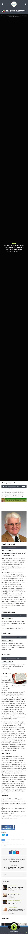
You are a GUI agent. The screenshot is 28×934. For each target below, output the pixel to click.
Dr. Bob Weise (5, 553)
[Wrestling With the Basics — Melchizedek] (5, 895)
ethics (22, 839)
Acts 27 (8, 839)
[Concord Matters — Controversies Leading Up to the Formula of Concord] (5, 887)
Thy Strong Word (12, 907)
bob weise (18, 839)
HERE (12, 605)
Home (13, 15)
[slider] (24, 486)
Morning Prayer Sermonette (15, 900)
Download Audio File (7, 489)
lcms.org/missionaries (16, 628)
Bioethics (13, 839)
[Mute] (20, 486)
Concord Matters (12, 885)
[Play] (3, 486)
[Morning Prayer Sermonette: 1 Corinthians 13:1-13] (5, 902)
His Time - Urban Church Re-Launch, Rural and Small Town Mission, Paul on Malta (14, 868)
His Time (14, 243)
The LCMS (9, 251)
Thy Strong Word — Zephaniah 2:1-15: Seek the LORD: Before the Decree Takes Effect (16, 911)
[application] (14, 486)
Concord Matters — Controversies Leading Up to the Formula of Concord (16, 888)
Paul (3, 841)
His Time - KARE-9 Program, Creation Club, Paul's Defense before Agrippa (14, 860)
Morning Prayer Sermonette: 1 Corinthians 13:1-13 (15, 902)
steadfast (7, 841)
